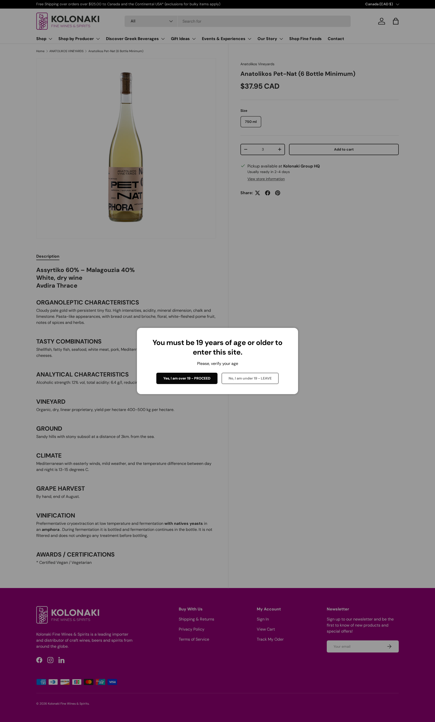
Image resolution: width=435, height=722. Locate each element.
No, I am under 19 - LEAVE (250, 378)
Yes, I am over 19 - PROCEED (186, 378)
